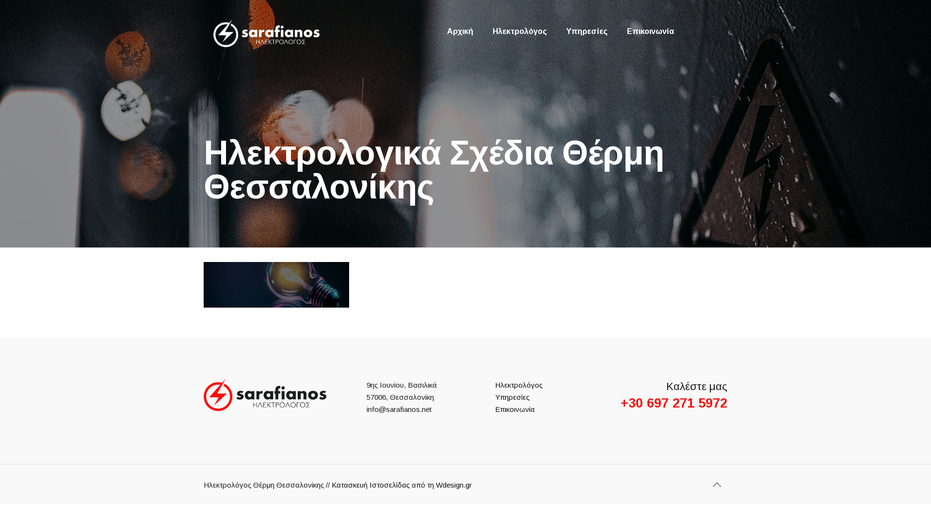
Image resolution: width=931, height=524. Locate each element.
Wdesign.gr (454, 485)
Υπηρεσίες (512, 397)
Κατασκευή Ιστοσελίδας (371, 485)
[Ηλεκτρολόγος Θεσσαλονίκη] (266, 33)
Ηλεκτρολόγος (519, 385)
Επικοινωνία (515, 409)
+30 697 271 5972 (674, 403)
